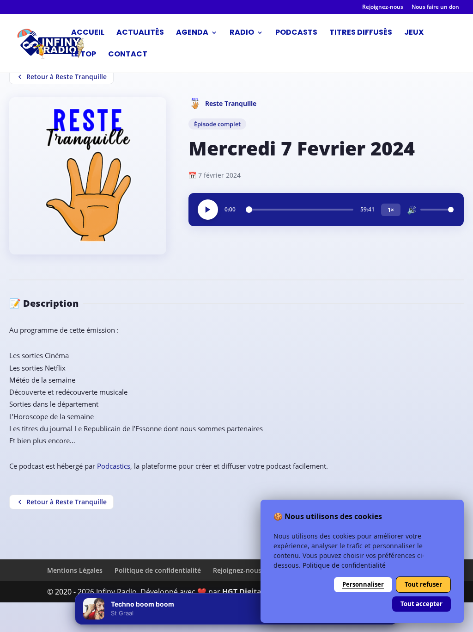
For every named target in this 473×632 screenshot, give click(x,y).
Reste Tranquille (230, 103)
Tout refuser (423, 584)
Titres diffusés (360, 33)
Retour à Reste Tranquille (66, 76)
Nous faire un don (435, 7)
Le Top (83, 55)
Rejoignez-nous (382, 7)
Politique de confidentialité (158, 570)
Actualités (140, 33)
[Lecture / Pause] (208, 209)
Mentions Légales (75, 570)
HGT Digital (243, 592)
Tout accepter (421, 604)
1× (391, 210)
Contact (127, 55)
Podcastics (113, 466)
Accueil (87, 33)
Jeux (414, 33)
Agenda (192, 33)
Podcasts (296, 33)
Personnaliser (363, 584)
